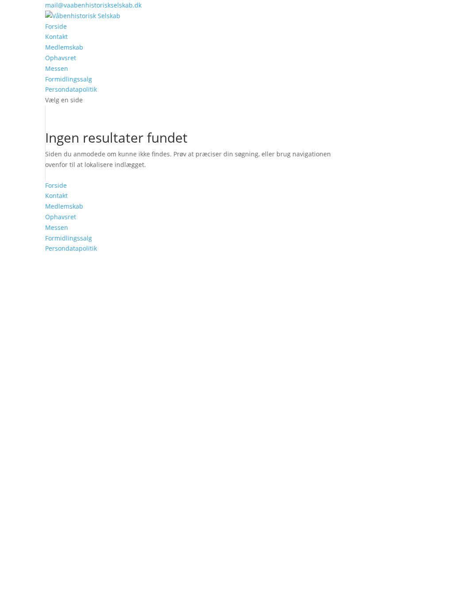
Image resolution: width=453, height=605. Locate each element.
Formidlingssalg (68, 79)
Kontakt (56, 36)
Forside (56, 26)
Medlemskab (64, 47)
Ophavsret (60, 58)
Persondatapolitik (71, 89)
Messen (56, 68)
